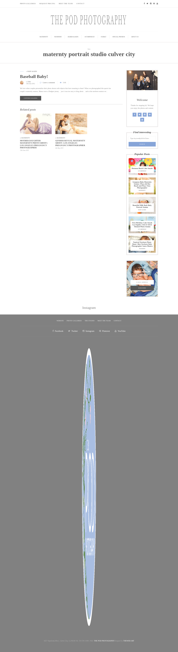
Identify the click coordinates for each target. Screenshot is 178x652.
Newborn (58, 37)
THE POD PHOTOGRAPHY (104, 641)
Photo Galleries (28, 3)
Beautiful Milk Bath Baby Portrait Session (142, 206)
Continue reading (30, 98)
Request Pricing (47, 3)
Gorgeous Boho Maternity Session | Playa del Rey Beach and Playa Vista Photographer (142, 185)
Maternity (44, 37)
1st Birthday (90, 37)
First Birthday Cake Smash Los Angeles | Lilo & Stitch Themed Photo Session (142, 225)
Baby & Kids (32, 71)
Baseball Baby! (34, 76)
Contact (80, 3)
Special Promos (118, 37)
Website (60, 321)
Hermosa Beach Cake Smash (142, 168)
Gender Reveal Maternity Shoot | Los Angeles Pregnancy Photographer (70, 143)
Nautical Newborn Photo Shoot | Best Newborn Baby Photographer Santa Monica (142, 244)
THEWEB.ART (128, 641)
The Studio (90, 321)
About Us (135, 37)
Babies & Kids (73, 37)
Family (103, 37)
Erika (29, 82)
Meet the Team (104, 321)
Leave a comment (49, 83)
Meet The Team (66, 3)
